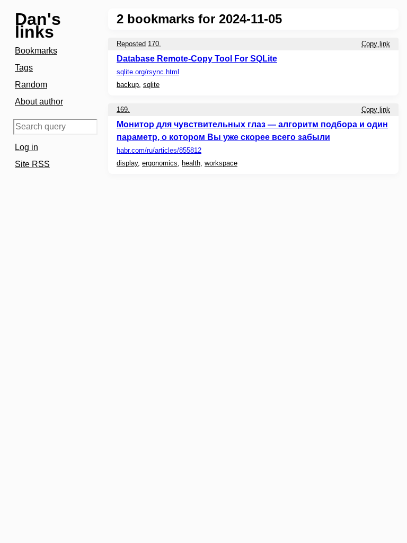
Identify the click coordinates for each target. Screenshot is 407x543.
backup (128, 85)
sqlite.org (148, 72)
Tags (24, 67)
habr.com (159, 150)
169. (123, 109)
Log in (26, 147)
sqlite (151, 85)
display (127, 163)
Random (31, 84)
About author (39, 101)
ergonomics (160, 163)
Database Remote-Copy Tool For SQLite (197, 58)
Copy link (375, 44)
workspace (221, 163)
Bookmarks (36, 50)
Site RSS (32, 164)
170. (154, 44)
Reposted (131, 44)
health (191, 163)
